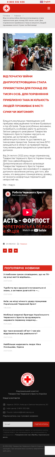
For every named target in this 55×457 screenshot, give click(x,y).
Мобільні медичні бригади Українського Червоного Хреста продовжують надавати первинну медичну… (26, 317)
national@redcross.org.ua (23, 412)
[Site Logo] (7, 8)
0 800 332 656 (16, 2)
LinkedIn (16, 251)
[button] (49, 8)
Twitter (10, 251)
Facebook (5, 251)
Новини (23, 244)
